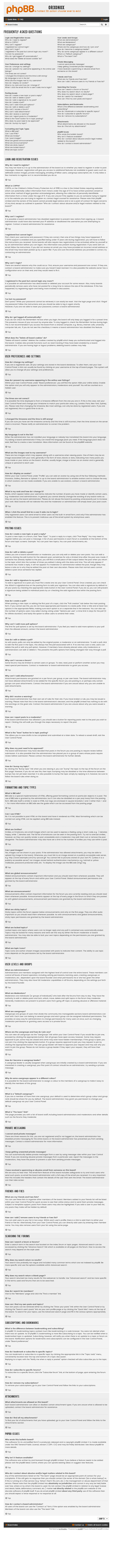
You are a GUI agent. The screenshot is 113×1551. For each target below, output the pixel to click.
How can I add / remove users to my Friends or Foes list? (81, 81)
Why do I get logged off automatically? (21, 56)
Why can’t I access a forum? (17, 109)
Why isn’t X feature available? (69, 136)
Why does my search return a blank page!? (75, 94)
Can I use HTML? (12, 133)
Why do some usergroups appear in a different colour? (80, 51)
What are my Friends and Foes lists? (72, 79)
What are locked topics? (15, 147)
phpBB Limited (81, 1442)
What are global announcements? (19, 140)
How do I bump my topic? (16, 123)
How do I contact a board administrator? (74, 143)
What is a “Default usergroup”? (70, 54)
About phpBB (95, 1445)
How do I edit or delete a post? (18, 98)
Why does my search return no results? (73, 92)
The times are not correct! (15, 73)
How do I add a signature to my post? (21, 100)
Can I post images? (13, 138)
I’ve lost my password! (14, 54)
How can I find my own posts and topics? (74, 99)
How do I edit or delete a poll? (17, 107)
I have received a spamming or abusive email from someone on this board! (78, 70)
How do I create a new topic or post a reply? (23, 95)
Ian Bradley (63, 1529)
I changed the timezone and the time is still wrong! (26, 76)
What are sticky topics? (14, 145)
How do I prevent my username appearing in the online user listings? (30, 70)
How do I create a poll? (14, 102)
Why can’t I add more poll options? (19, 105)
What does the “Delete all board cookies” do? (23, 58)
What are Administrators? (68, 40)
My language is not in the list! (17, 78)
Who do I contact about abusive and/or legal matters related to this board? (79, 140)
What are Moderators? (66, 42)
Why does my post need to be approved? (22, 121)
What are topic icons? (14, 150)
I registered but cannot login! (17, 47)
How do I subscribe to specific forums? (73, 114)
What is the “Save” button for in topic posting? (24, 118)
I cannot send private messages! (71, 64)
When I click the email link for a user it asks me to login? (28, 87)
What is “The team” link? (67, 56)
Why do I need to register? (16, 40)
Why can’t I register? (13, 44)
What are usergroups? (66, 44)
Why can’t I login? (12, 49)
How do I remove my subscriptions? (72, 116)
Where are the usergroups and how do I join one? (78, 47)
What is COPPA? (11, 42)
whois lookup (97, 1478)
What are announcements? (16, 143)
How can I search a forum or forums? (73, 89)
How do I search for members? (70, 96)
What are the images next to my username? (23, 80)
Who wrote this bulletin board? (70, 134)
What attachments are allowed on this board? (76, 124)
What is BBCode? (12, 131)
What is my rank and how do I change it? (22, 85)
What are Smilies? (12, 136)
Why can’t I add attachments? (17, 112)
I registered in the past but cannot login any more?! (26, 51)
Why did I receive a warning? (17, 114)
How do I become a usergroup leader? (73, 49)
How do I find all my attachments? (71, 126)
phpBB (80, 442)
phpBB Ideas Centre (28, 1463)
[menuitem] (20, 19)
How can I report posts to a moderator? (21, 116)
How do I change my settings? (17, 66)
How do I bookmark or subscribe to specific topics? (78, 111)
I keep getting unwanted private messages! (75, 66)
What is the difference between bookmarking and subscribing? (77, 108)
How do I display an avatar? (17, 83)
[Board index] (20, 9)
